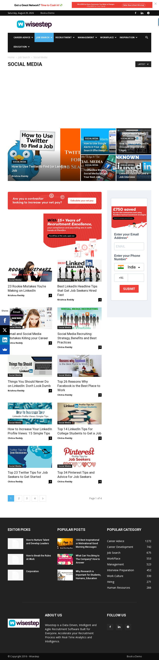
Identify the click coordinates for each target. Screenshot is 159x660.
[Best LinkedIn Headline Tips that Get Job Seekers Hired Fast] (79, 271)
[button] (146, 37)
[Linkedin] (142, 13)
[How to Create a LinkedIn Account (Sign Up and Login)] (133, 141)
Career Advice (22, 37)
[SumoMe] (5, 349)
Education (20, 46)
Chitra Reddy (15, 342)
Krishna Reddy (20, 176)
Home (11, 57)
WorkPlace (107, 37)
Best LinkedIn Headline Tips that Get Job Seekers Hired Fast (77, 290)
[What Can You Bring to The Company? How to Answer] (65, 559)
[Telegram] (148, 13)
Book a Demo (47, 12)
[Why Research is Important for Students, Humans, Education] (65, 575)
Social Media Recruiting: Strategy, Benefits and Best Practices (77, 338)
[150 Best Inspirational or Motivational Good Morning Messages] (65, 543)
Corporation (32, 571)
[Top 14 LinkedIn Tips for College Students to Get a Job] (79, 414)
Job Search (42, 37)
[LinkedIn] (5, 340)
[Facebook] (135, 13)
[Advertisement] (105, 24)
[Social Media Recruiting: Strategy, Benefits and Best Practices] (79, 318)
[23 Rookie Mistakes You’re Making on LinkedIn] (30, 271)
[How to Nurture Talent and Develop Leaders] (15, 543)
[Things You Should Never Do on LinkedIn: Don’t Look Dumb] (30, 366)
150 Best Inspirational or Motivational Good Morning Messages (87, 543)
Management (86, 37)
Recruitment (63, 37)
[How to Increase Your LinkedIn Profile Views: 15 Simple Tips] (30, 414)
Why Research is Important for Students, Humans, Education (88, 575)
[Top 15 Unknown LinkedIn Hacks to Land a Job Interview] (133, 168)
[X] (5, 330)
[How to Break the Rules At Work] (15, 559)
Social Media (19, 162)
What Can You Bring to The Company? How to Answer (88, 559)
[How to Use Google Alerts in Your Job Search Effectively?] (98, 141)
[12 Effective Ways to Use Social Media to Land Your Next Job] (98, 168)
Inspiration (127, 37)
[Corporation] (15, 575)
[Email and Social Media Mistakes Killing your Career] (30, 318)
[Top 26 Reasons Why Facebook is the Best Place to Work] (79, 366)
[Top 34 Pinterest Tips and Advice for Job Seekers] (79, 457)
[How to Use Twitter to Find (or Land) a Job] (44, 159)
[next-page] (43, 498)
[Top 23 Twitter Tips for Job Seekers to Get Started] (30, 457)
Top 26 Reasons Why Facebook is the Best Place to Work (78, 386)
